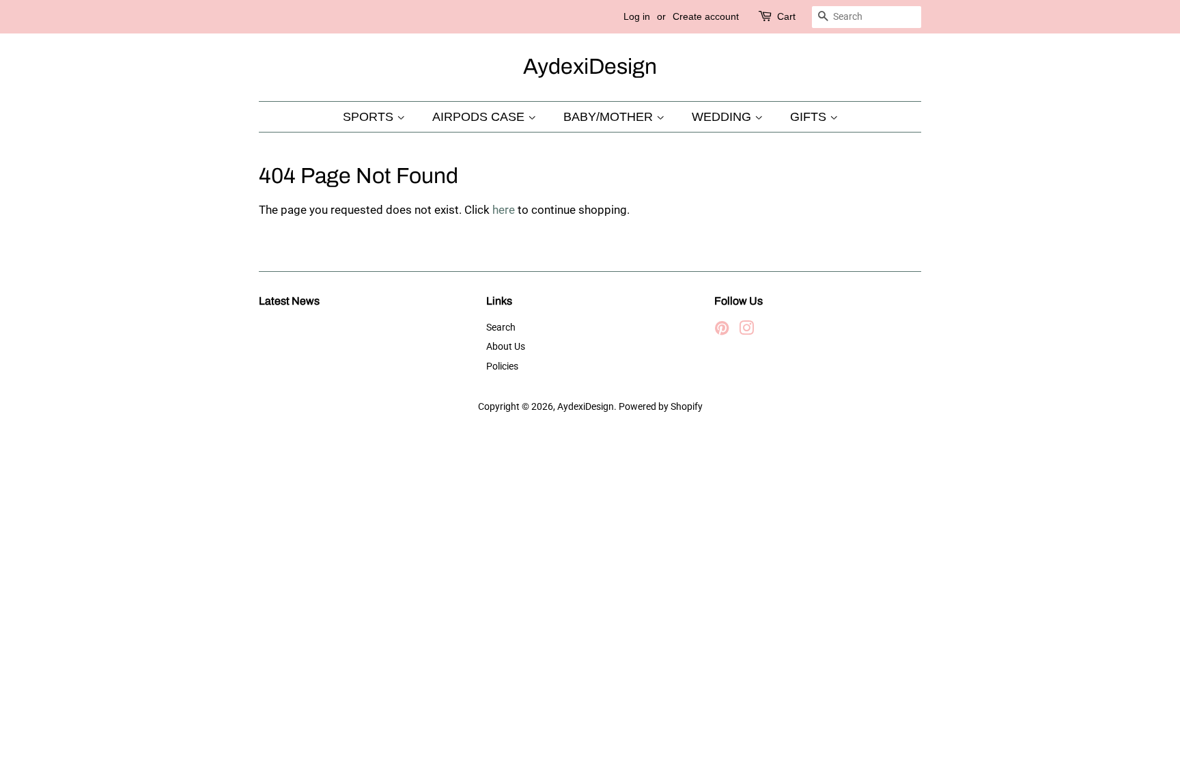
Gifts (810, 117)
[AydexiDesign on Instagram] (746, 331)
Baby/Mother (609, 117)
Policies (502, 366)
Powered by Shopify (661, 407)
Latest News (289, 301)
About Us (505, 346)
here (503, 210)
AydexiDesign (590, 67)
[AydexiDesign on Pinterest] (721, 331)
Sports (370, 117)
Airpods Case (480, 117)
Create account (706, 16)
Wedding (723, 117)
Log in (636, 16)
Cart (786, 16)
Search (501, 327)
